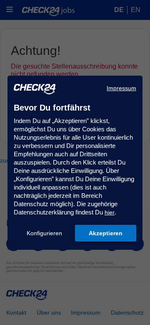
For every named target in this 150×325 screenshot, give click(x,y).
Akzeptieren (105, 233)
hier (110, 212)
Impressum (121, 88)
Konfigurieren (44, 233)
